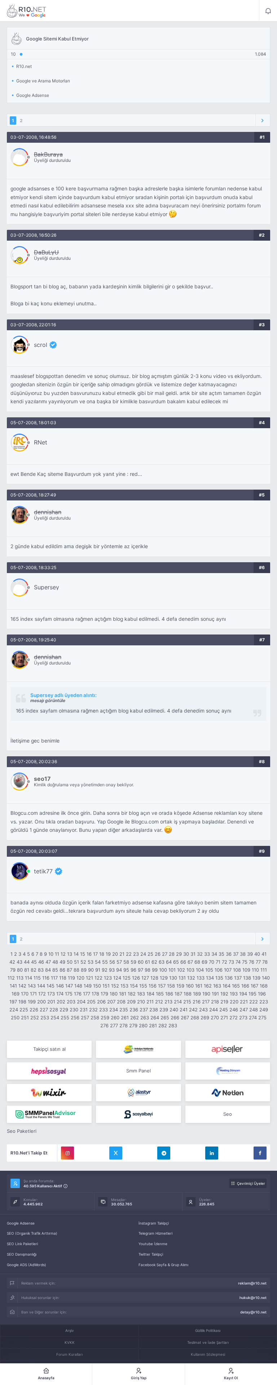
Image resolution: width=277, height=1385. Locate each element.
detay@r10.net (253, 1312)
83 (41, 970)
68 (197, 962)
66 (183, 962)
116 (45, 978)
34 (214, 954)
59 (133, 962)
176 (78, 994)
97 (140, 970)
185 (160, 994)
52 (83, 962)
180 (114, 994)
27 (164, 954)
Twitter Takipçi (150, 1254)
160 (190, 986)
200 (41, 1002)
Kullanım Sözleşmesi (208, 1354)
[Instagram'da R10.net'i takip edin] (67, 1153)
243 (203, 1009)
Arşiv (69, 1330)
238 (153, 1009)
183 (141, 994)
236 (133, 1009)
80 (20, 970)
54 (98, 962)
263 (144, 1017)
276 (104, 1025)
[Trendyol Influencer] (49, 1092)
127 (145, 978)
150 (97, 986)
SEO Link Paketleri (22, 1244)
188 (188, 994)
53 (90, 962)
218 (215, 1002)
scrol (40, 344)
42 (12, 962)
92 (104, 970)
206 (101, 1002)
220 (234, 1002)
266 (175, 1017)
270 (215, 1017)
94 (119, 970)
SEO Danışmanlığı (21, 1254)
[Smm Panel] (227, 1049)
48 (55, 962)
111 (263, 970)
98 (147, 970)
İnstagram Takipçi (153, 1223)
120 (80, 978)
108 (237, 970)
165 (236, 986)
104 (200, 970)
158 (171, 986)
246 (233, 1009)
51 (76, 962)
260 (115, 1017)
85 (55, 970)
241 (184, 1009)
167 (254, 986)
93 (112, 970)
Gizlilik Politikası (207, 1330)
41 (264, 954)
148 (78, 986)
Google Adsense (21, 1223)
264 (154, 1017)
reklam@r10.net (252, 1283)
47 (48, 962)
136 (229, 978)
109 (246, 970)
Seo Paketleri (21, 1131)
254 (54, 1017)
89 (84, 970)
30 (186, 954)
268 (194, 1017)
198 (22, 1002)
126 (136, 978)
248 (253, 1009)
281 (153, 1025)
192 (224, 994)
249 (263, 1009)
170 (24, 994)
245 (223, 1009)
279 (133, 1025)
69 (204, 962)
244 (213, 1009)
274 (253, 1017)
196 (262, 994)
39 (250, 954)
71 (218, 962)
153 (124, 986)
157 (162, 986)
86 (62, 970)
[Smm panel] (49, 1114)
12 (63, 954)
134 (210, 978)
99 (155, 970)
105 (209, 970)
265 (165, 1017)
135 (219, 978)
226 (34, 1009)
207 (111, 1002)
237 (144, 1009)
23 (136, 954)
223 (263, 1002)
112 (11, 978)
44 (27, 962)
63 (161, 962)
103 (190, 970)
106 (219, 970)
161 (198, 986)
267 (185, 1017)
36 (229, 954)
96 (133, 970)
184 (150, 994)
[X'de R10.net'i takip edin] (115, 1153)
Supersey (46, 587)
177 (86, 994)
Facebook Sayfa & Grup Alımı (163, 1265)
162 (208, 986)
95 (126, 970)
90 (91, 970)
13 (69, 954)
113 (19, 978)
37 (235, 954)
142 (22, 986)
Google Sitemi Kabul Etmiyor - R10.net (27, 11)
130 (173, 978)
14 (76, 954)
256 (75, 1017)
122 (98, 978)
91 (97, 970)
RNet (40, 442)
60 (141, 962)
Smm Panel (138, 1071)
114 (28, 978)
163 (217, 986)
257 (85, 1017)
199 (32, 1002)
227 (44, 1009)
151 (106, 986)
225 (23, 1009)
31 (192, 954)
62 (154, 962)
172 (42, 994)
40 (257, 954)
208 (121, 1002)
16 (89, 954)
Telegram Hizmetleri (155, 1233)
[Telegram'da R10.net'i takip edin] (163, 1153)
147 (69, 986)
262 (134, 1017)
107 (228, 970)
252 (34, 1017)
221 (244, 1002)
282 (162, 1025)
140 (266, 978)
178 (95, 994)
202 (61, 1002)
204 (81, 1002)
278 (123, 1025)
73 (231, 962)
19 (108, 954)
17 (95, 954)
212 (159, 1002)
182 (132, 994)
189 (197, 994)
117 (54, 978)
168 (264, 986)
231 (84, 1009)
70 (211, 962)
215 (187, 1002)
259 (105, 1017)
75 (244, 962)
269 (205, 1017)
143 (32, 986)
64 (169, 962)
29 (179, 954)
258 (95, 1017)
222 (253, 1002)
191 (215, 994)
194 (243, 994)
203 (71, 1002)
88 (76, 970)
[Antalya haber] (138, 1049)
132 (191, 978)
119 (71, 978)
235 (123, 1009)
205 (91, 1002)
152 (115, 986)
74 (238, 962)
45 (34, 962)
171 (33, 994)
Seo (227, 1114)
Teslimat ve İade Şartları (208, 1342)
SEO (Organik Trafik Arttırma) (32, 1233)
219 (224, 1002)
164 (226, 986)
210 (141, 1002)
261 (125, 1017)
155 (143, 986)
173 (51, 994)
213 (168, 1002)
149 (88, 986)
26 (158, 954)
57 (119, 962)
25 (150, 954)
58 (126, 962)
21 (121, 954)
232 (93, 1009)
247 (243, 1009)
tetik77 (43, 871)
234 (113, 1009)
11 (57, 954)
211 (150, 1002)
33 (207, 954)
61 (147, 962)
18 (101, 954)
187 (178, 994)
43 (19, 962)
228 (53, 1009)
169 (15, 994)
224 (13, 1009)
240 (174, 1009)
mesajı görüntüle (47, 700)
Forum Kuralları (69, 1354)
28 (172, 954)
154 (134, 986)
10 (50, 954)
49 (62, 962)
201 (51, 1002)
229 (64, 1009)
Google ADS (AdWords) (26, 1265)
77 (258, 962)
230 (74, 1009)
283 (172, 1025)
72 (224, 962)
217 (206, 1002)
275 (262, 1017)
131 (182, 978)
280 (143, 1025)
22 (129, 954)
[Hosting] (227, 1071)
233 (103, 1009)
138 (247, 978)
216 (197, 1002)
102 (181, 970)
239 (163, 1009)
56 (112, 962)
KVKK (70, 1342)
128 (154, 978)
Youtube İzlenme (152, 1244)
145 (50, 986)
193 (234, 994)
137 (238, 978)
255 (65, 1017)
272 (233, 1017)
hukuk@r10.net (253, 1297)
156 (153, 986)
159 (180, 986)
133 (201, 978)
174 (59, 994)
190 (206, 994)
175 (68, 994)
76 (251, 962)
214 (178, 1002)
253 (44, 1017)
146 (60, 986)
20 (115, 954)
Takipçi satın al (49, 1049)
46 (41, 962)
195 (252, 994)
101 (172, 970)
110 (255, 970)
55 (105, 962)
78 (265, 962)
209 (131, 1002)
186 (169, 994)
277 (114, 1025)
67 (190, 962)
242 (193, 1009)
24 (143, 954)
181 (122, 994)
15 (82, 954)
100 (163, 970)
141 (13, 986)
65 (176, 962)
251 (25, 1017)
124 (117, 978)
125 (127, 978)
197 (13, 1002)
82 (33, 970)
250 (15, 1017)
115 (37, 978)
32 (200, 954)
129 (164, 978)
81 (26, 970)
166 (245, 986)
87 (69, 970)
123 (108, 978)
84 (48, 970)
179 (104, 994)
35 (221, 954)
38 (243, 954)
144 (41, 986)
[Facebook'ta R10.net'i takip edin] (260, 1153)
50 (69, 962)
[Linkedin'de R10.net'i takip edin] (211, 1153)
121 (89, 978)
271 (224, 1017)
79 (13, 970)
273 (243, 1017)
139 (256, 978)
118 (62, 978)
